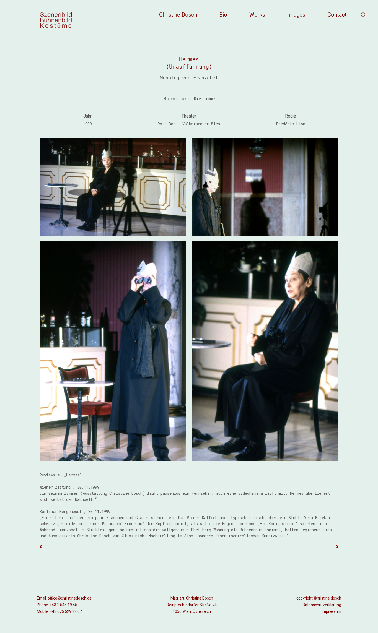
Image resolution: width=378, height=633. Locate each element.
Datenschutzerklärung (322, 605)
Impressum (331, 611)
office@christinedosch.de (70, 598)
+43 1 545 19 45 (63, 605)
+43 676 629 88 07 (66, 611)
